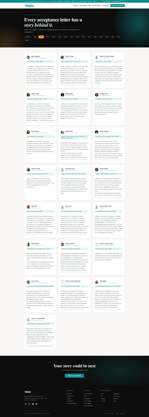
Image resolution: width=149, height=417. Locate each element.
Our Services (83, 5)
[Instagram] (29, 404)
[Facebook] (25, 404)
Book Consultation (117, 5)
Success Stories (96, 5)
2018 (77, 36)
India (94, 1)
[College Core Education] (29, 5)
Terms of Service (109, 413)
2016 (89, 36)
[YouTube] (36, 404)
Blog (89, 5)
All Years (28, 36)
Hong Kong (82, 1)
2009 (27, 40)
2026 (35, 36)
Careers (69, 398)
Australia (67, 1)
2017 (83, 36)
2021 (59, 36)
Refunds (123, 413)
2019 (71, 36)
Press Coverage (88, 406)
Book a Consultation (74, 375)
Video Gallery (87, 403)
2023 (47, 36)
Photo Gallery (87, 401)
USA (52, 1)
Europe (90, 1)
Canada (60, 1)
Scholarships (105, 5)
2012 (113, 36)
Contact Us (70, 401)
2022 (53, 36)
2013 (107, 36)
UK (55, 1)
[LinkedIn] (32, 404)
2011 (118, 36)
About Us (76, 5)
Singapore (75, 1)
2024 (41, 36)
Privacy (117, 413)
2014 (101, 36)
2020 (65, 36)
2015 (95, 36)
